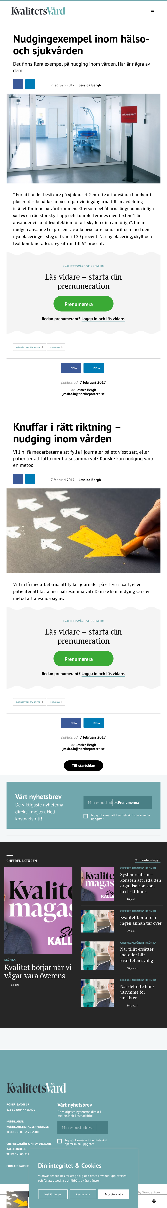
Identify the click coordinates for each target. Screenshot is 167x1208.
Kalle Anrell (16, 1149)
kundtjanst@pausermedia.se (28, 1127)
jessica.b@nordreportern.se (83, 394)
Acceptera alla (114, 1194)
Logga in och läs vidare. (103, 319)
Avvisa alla (83, 1194)
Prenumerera (79, 304)
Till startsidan (83, 765)
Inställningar (52, 1194)
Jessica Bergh (90, 85)
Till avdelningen (147, 860)
